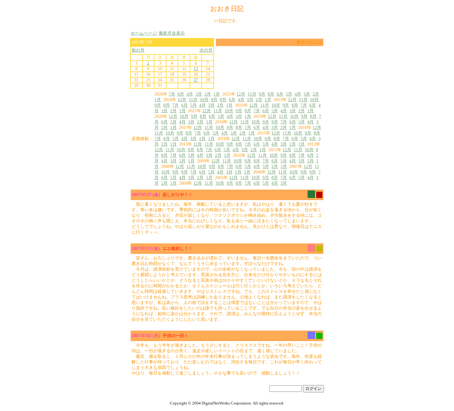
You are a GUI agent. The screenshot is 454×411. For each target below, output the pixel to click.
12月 (241, 94)
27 (196, 80)
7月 (172, 94)
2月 (207, 94)
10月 (204, 99)
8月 (271, 94)
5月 (289, 94)
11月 (252, 94)
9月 (262, 94)
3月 (198, 94)
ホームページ (144, 33)
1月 (216, 94)
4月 (190, 94)
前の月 (138, 50)
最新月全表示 (172, 33)
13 (196, 68)
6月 (181, 94)
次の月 (206, 50)
